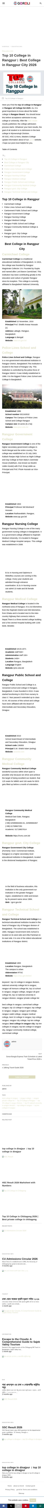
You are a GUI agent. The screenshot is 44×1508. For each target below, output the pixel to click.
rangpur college (25, 1098)
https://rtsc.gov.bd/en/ (22, 976)
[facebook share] (3, 1506)
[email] (18, 1506)
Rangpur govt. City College (15, 189)
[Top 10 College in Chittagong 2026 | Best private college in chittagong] (22, 1202)
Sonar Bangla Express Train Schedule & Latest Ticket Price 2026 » (24, 1057)
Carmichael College (12, 166)
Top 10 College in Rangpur (15, 159)
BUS (3, 1379)
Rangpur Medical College (15, 179)
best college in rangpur (10, 1098)
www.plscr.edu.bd (20, 427)
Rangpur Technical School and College (20, 192)
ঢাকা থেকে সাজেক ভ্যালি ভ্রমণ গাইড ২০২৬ (20, 1298)
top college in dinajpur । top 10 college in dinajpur (21, 1469)
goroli (31, 140)
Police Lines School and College (18, 169)
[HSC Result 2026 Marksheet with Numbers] (22, 1168)
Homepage (5, 46)
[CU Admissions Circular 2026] (22, 1241)
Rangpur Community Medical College (20, 185)
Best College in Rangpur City (16, 162)
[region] (22, 25)
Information (6, 1334)
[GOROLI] (22, 3)
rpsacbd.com (18, 752)
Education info (17, 46)
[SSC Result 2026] (22, 1409)
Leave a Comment (22, 1077)
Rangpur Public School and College (19, 182)
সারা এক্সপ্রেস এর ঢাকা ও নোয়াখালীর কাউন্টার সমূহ (21, 1386)
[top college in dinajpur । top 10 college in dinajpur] (22, 1134)
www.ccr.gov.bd (19, 340)
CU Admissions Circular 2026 (20, 1258)
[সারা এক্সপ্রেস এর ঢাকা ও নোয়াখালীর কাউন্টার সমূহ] (22, 1366)
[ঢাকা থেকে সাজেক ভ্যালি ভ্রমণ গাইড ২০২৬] (22, 1281)
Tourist (5, 1294)
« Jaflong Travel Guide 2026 (12, 1068)
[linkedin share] (33, 1506)
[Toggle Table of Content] (3, 156)
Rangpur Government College (17, 172)
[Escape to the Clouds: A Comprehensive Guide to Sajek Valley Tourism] (22, 1321)
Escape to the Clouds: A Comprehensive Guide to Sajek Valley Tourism (21, 1342)
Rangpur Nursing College (15, 175)
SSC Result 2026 (12, 1427)
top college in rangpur (24, 1105)
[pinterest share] (25, 1506)
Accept (33, 1500)
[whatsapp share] (40, 1506)
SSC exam (32, 121)
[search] (40, 3)
